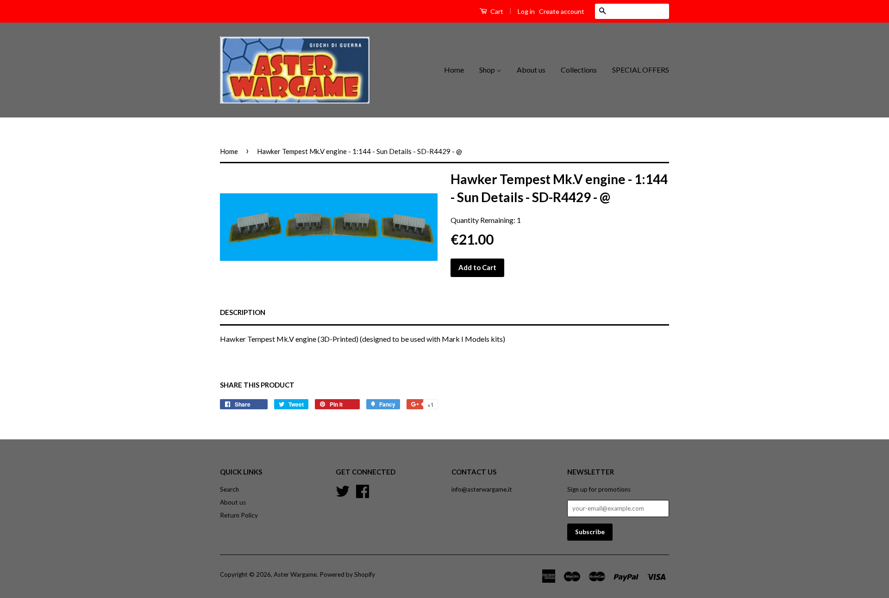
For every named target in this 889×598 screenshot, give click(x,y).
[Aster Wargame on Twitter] (343, 490)
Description (242, 312)
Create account (561, 11)
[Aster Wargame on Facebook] (362, 490)
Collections (579, 69)
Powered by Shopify (347, 574)
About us (531, 69)
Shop (487, 69)
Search (229, 489)
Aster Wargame (295, 574)
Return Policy (239, 515)
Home (454, 69)
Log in (526, 11)
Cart (496, 11)
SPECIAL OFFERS (640, 69)
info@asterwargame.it (481, 489)
